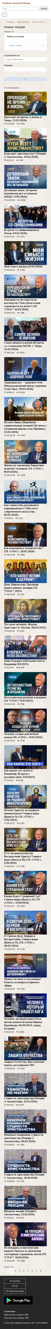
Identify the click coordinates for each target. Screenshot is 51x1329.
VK (16, 1286)
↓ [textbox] (6, 69)
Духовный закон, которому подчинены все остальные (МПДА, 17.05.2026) (20, 193)
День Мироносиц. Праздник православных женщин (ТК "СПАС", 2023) (21, 587)
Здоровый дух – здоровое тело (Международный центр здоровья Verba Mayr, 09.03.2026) (25, 385)
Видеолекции (23, 22)
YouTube (16, 1281)
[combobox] (25, 59)
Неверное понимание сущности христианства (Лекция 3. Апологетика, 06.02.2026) (23, 1138)
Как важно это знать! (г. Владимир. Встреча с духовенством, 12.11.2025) (19, 773)
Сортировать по (12, 55)
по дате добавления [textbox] (14, 59)
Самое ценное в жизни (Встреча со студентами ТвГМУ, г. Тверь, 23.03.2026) (24, 346)
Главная (10, 22)
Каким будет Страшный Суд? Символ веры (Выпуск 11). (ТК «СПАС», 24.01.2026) (22, 899)
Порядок (8, 65)
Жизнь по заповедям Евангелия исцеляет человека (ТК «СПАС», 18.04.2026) (24, 468)
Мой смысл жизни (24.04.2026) (23, 266)
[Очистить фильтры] (25, 79)
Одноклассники (16, 1291)
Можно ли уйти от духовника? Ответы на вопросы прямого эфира (22, 982)
